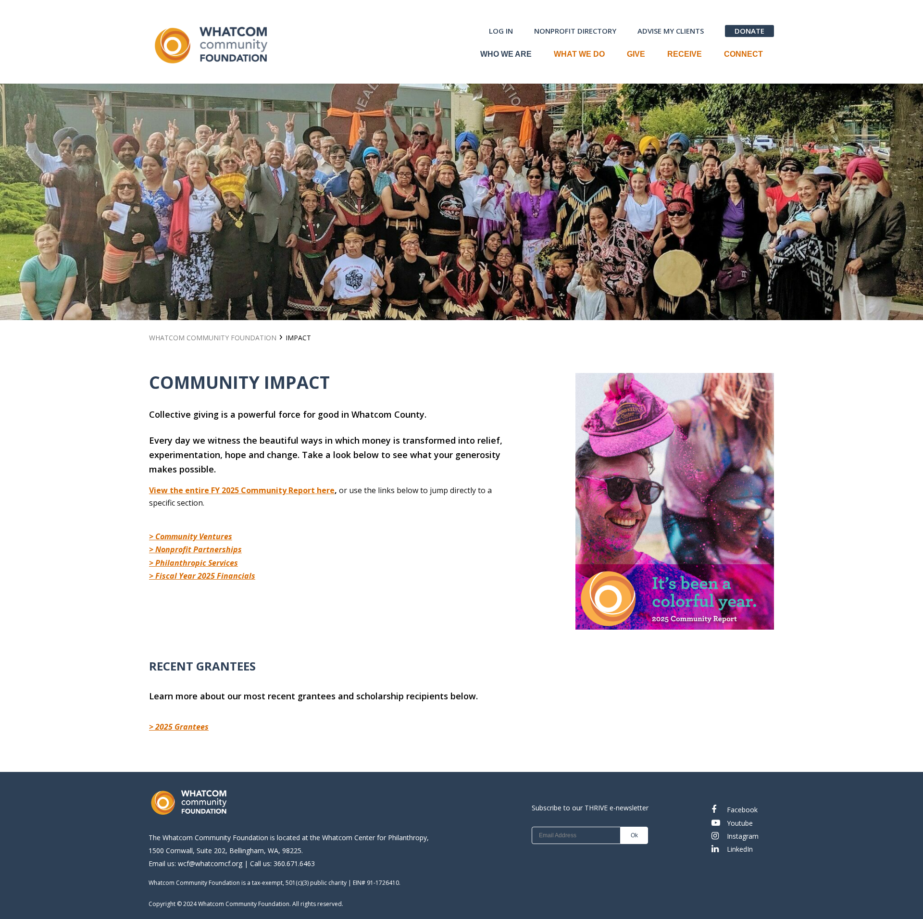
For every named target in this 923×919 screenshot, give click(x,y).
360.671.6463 (294, 863)
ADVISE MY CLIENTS (670, 31)
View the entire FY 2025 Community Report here (242, 490)
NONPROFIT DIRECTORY (575, 31)
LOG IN (501, 31)
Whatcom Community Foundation (698, 202)
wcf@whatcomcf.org (210, 863)
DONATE (749, 31)
